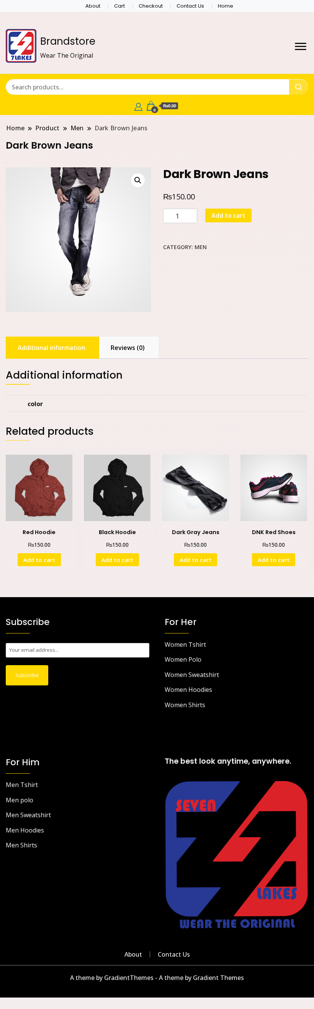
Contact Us (190, 6)
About (92, 6)
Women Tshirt (185, 644)
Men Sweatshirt (28, 815)
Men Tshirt (22, 785)
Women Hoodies (188, 689)
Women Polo (183, 659)
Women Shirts (185, 705)
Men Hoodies (25, 830)
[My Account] (138, 105)
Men (201, 247)
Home (225, 6)
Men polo (19, 800)
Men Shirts (21, 845)
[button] (138, 180)
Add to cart (228, 215)
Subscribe (27, 675)
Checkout (151, 6)
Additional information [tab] (51, 347)
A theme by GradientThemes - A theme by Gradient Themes (157, 977)
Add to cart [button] (39, 560)
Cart (119, 6)
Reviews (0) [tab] (128, 347)
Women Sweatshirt (192, 675)
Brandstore (67, 41)
